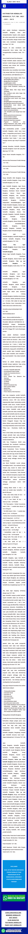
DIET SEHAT (13, 917)
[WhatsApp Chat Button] (3, 931)
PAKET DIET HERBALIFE (13, 925)
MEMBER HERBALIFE (13, 915)
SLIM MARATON (13, 920)
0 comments (7, 24)
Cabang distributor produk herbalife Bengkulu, (14, 776)
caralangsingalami (13, 912)
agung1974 (7, 22)
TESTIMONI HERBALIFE (13, 922)
